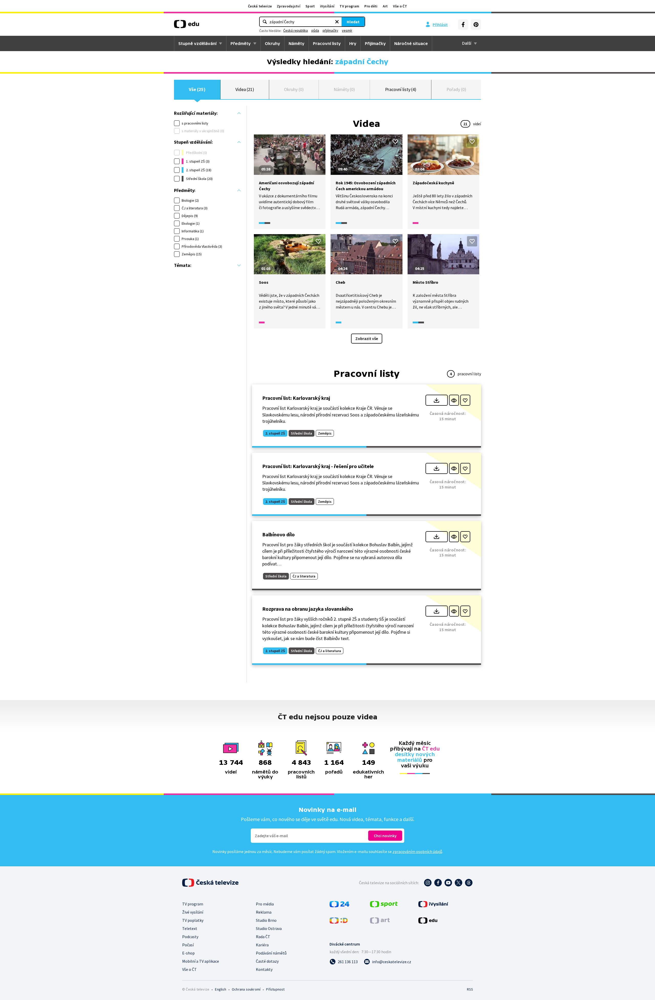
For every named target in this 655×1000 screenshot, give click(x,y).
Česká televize (260, 6)
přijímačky (330, 30)
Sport (310, 6)
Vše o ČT (400, 6)
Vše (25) (197, 89)
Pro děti (370, 6)
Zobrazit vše (366, 338)
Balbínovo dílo (278, 534)
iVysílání (327, 6)
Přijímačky (375, 43)
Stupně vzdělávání (197, 43)
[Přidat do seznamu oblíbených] (318, 142)
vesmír (347, 30)
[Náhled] (454, 400)
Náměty (296, 43)
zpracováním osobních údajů (417, 851)
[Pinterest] (476, 24)
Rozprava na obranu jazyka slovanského (307, 609)
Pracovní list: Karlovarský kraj (296, 398)
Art (385, 6)
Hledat (353, 21)
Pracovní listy (327, 43)
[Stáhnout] (436, 400)
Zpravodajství (288, 6)
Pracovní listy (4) (401, 89)
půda (315, 30)
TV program (349, 6)
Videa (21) (244, 89)
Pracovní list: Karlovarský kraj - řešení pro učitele (318, 466)
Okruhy (272, 43)
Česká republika (295, 30)
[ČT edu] (186, 26)
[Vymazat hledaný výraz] (337, 21)
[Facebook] (463, 24)
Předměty (241, 43)
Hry (352, 43)
